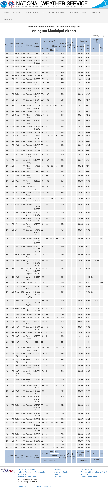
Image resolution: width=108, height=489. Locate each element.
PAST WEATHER (31, 12)
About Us (84, 474)
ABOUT (7, 19)
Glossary (57, 476)
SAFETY (45, 12)
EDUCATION (73, 12)
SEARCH (95, 12)
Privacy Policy (86, 469)
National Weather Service (28, 476)
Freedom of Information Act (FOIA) (94, 472)
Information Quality (61, 472)
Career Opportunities (89, 476)
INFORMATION (58, 12)
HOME (6, 12)
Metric (101, 35)
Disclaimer (58, 469)
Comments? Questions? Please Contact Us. (34, 486)
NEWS (84, 12)
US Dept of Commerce (26, 469)
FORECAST (16, 12)
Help (56, 474)
